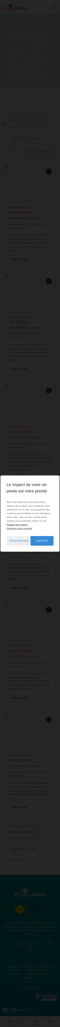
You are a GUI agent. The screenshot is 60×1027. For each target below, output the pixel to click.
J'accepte (42, 540)
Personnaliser (19, 540)
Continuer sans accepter (19, 528)
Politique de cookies (17, 524)
